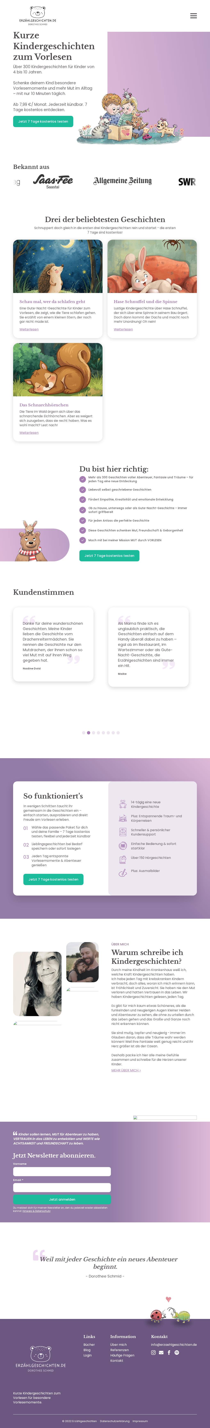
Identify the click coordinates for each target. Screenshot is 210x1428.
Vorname (19, 1163)
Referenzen (119, 1350)
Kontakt (116, 1360)
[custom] (161, 1352)
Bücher (89, 1345)
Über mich (118, 1345)
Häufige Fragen (122, 1355)
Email (18, 1180)
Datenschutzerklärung (115, 1421)
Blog (86, 1350)
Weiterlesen (29, 329)
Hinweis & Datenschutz (36, 1211)
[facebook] (169, 1352)
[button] (83, 732)
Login (87, 1355)
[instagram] (153, 1352)
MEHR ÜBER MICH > (126, 1070)
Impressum (140, 1421)
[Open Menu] (193, 16)
